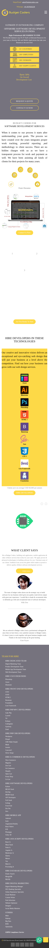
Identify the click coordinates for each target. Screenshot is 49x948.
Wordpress (9, 760)
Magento (8, 787)
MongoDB (9, 900)
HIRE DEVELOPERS (24, 509)
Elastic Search (10, 898)
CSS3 (7, 716)
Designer (8, 930)
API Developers (11, 821)
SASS (7, 718)
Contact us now (24, 110)
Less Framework (11, 729)
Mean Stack (9, 868)
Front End (9, 829)
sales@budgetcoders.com (31, 2)
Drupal (8, 763)
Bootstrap (9, 724)
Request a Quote (24, 104)
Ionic (7, 845)
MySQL (8, 903)
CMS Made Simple (12, 766)
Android (8, 842)
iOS (6, 853)
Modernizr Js (10, 877)
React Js (8, 866)
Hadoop (8, 942)
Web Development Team (14, 696)
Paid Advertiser (11, 924)
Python (8, 810)
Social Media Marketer (13, 932)
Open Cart (9, 798)
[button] (4, 439)
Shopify (8, 795)
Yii (6, 742)
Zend (7, 753)
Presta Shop (9, 800)
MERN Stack (9, 818)
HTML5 (8, 721)
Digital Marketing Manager (15, 910)
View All (26, 590)
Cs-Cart (8, 803)
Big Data (8, 945)
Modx (7, 768)
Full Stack (9, 824)
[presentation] (42, 520)
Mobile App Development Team (17, 693)
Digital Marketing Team (14, 688)
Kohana (8, 745)
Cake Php (8, 737)
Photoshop (9, 703)
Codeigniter (9, 748)
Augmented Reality (12, 848)
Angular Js (9, 874)
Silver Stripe (10, 777)
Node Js (8, 871)
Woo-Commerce (11, 784)
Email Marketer (11, 919)
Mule (7, 939)
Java (6, 835)
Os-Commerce (10, 792)
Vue (6, 885)
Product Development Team (15, 690)
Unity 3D (8, 859)
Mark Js (8, 888)
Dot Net (8, 832)
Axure (7, 706)
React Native (10, 850)
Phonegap (9, 856)
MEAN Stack (9, 813)
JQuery (7, 879)
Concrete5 (9, 774)
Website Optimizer (12, 927)
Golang (8, 827)
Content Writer (11, 921)
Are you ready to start (24, 331)
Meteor (8, 882)
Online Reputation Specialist (16, 916)
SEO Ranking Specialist (14, 913)
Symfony (8, 750)
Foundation (9, 727)
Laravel (8, 739)
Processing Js (10, 890)
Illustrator (9, 709)
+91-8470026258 (30, 7)
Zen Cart (8, 789)
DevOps (8, 816)
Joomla (7, 771)
